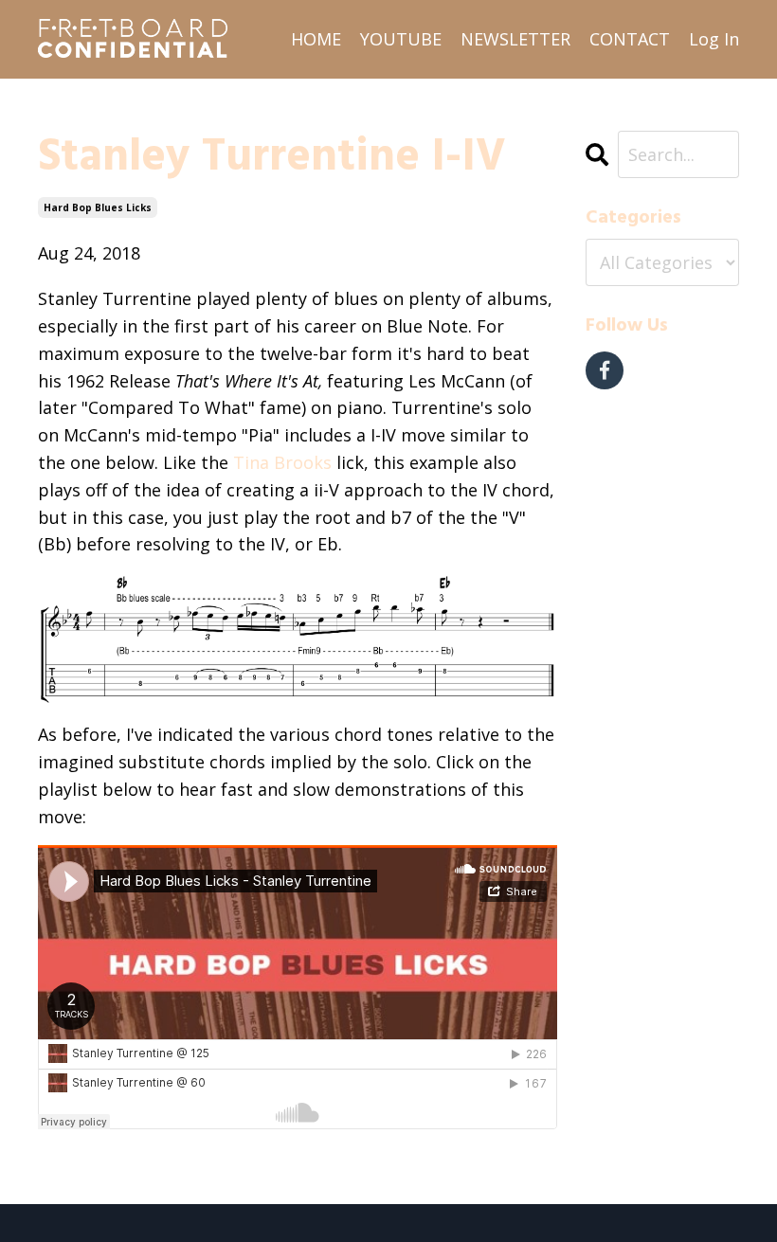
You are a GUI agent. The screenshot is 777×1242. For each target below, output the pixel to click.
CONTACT (629, 38)
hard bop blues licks (98, 207)
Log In (714, 38)
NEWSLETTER (515, 38)
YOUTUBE (401, 38)
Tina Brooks (282, 462)
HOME (316, 38)
